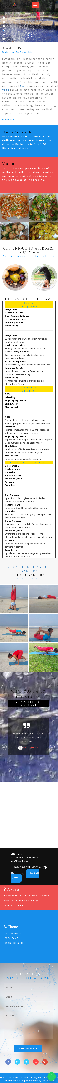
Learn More (8, 119)
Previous (4, 747)
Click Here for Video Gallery (29, 569)
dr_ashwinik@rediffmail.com (24, 857)
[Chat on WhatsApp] (51, 1076)
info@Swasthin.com (20, 860)
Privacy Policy (34, 1080)
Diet (23, 86)
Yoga (5, 89)
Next (52, 747)
